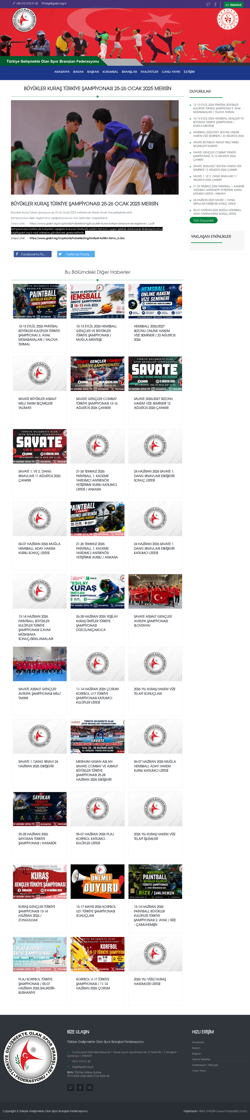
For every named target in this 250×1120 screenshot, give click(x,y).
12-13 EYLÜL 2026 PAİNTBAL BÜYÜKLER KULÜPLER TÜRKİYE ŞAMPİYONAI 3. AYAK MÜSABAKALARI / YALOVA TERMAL (217, 108)
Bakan (196, 1048)
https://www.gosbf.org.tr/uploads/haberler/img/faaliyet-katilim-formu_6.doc (77, 238)
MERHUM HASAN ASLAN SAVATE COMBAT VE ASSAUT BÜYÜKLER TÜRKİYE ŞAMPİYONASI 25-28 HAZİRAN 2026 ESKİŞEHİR (97, 770)
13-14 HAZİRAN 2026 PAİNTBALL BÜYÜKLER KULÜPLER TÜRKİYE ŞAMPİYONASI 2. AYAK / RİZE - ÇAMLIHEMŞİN (155, 915)
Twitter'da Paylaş (77, 254)
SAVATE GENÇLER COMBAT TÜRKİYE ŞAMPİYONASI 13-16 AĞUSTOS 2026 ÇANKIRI (214, 155)
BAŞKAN (93, 71)
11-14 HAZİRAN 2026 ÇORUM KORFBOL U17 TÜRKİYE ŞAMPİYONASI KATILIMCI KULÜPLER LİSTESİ (97, 695)
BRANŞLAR (129, 71)
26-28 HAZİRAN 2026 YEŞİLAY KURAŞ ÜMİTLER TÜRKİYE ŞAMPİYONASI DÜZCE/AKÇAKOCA (97, 623)
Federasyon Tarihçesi (205, 1065)
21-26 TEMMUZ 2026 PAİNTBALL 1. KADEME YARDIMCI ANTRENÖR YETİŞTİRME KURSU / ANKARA (97, 550)
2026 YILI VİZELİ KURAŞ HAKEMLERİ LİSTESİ (150, 981)
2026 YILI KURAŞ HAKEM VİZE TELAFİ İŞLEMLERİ (155, 836)
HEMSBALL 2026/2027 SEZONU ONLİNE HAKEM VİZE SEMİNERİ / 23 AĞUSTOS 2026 (218, 134)
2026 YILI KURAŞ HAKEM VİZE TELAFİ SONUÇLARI (155, 691)
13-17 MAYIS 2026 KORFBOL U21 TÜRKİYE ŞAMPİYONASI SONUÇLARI (96, 911)
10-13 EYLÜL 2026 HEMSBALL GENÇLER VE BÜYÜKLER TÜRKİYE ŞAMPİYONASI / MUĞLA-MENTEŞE (218, 122)
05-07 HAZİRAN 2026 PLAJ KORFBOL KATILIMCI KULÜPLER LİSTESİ (95, 838)
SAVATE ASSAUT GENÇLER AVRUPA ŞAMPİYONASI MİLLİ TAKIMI (39, 693)
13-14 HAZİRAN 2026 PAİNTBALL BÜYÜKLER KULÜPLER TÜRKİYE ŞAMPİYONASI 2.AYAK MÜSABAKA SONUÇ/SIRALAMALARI (35, 627)
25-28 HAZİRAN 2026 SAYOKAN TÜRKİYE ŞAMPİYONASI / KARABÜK (37, 838)
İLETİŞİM (189, 71)
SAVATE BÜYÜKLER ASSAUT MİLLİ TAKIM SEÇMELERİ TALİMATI (216, 144)
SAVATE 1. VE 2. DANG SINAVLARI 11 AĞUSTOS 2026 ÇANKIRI (215, 178)
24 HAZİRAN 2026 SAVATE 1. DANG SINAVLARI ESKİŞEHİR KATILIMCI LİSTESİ (154, 548)
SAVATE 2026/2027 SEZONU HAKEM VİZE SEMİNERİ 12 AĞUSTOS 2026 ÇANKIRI (217, 167)
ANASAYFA (62, 71)
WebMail (235, 5)
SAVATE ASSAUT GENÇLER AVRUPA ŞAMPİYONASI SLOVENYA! (153, 621)
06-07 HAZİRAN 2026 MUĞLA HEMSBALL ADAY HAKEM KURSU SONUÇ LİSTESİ (217, 211)
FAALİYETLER (149, 71)
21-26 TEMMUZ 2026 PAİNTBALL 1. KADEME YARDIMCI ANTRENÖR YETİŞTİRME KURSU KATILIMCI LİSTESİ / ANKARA (218, 189)
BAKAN (78, 71)
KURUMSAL (110, 71)
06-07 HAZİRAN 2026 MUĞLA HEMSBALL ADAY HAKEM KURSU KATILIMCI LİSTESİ (155, 766)
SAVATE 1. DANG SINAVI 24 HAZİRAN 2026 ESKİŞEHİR (38, 763)
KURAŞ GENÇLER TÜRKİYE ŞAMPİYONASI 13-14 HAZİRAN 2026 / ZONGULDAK (36, 913)
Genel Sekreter (201, 1059)
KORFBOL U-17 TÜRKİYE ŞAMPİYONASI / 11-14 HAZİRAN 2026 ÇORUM (93, 983)
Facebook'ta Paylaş (35, 254)
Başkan (196, 1053)
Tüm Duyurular (203, 220)
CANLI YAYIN (171, 71)
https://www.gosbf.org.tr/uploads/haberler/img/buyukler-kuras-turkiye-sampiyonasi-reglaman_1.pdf (92, 223)
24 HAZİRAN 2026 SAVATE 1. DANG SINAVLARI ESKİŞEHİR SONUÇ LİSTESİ (214, 201)
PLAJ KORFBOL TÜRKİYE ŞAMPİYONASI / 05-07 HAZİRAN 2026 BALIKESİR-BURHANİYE (36, 986)
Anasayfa (198, 1042)
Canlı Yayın (199, 1070)
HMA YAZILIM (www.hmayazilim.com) (223, 1111)
